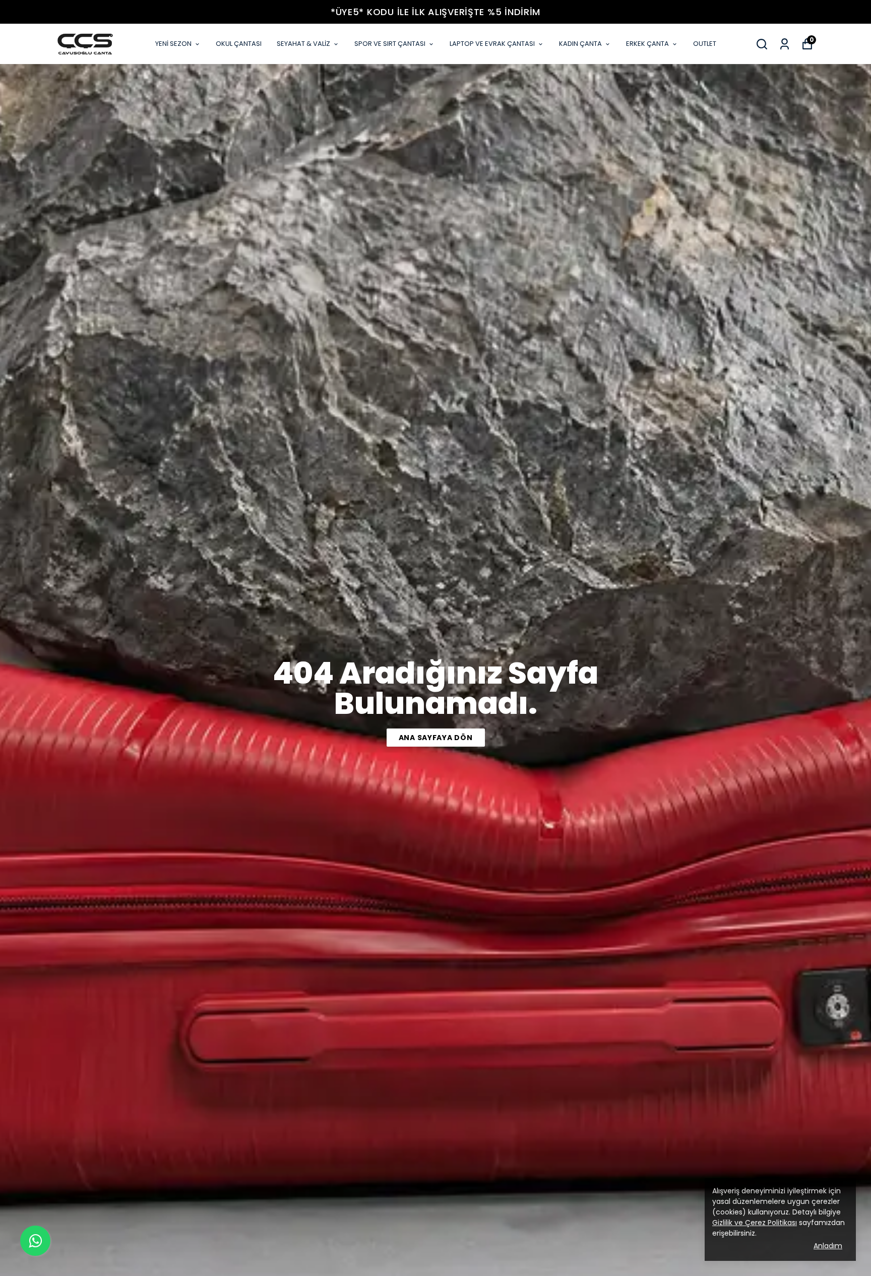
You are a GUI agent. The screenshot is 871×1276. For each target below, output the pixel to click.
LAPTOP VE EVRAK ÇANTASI (492, 43)
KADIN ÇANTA (580, 43)
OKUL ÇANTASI (239, 43)
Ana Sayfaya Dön (436, 738)
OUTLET (704, 43)
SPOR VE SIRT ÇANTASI (389, 43)
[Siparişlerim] (784, 44)
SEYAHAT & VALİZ (303, 43)
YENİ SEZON (173, 43)
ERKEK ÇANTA (647, 43)
